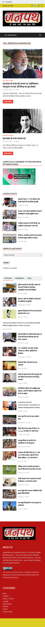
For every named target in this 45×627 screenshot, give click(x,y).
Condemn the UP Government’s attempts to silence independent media (29, 404)
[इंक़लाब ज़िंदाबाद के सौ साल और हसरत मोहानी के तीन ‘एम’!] (9, 311)
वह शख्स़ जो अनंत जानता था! (14, 138)
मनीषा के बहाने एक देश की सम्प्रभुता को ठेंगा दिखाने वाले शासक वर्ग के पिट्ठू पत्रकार (30, 376)
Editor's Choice (8, 80)
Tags (29, 278)
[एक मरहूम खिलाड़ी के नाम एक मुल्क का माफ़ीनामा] (9, 502)
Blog (4, 593)
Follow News (7, 612)
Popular (8, 278)
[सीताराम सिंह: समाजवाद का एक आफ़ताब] (9, 362)
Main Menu (11, 35)
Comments (19, 278)
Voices (5, 609)
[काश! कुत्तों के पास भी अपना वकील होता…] (9, 416)
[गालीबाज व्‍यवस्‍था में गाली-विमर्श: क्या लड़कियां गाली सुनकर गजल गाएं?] (9, 223)
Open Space (7, 604)
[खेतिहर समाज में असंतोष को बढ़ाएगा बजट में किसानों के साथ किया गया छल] (9, 466)
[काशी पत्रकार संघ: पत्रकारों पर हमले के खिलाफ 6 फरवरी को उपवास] (9, 478)
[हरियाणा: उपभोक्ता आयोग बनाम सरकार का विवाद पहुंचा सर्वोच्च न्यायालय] (9, 235)
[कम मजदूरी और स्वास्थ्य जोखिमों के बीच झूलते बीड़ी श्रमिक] (9, 490)
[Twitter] (35, 6)
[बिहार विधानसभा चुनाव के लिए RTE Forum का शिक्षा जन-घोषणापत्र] (9, 428)
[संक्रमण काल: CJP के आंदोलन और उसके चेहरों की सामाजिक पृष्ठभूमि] (9, 199)
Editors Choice (8, 599)
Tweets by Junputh (10, 268)
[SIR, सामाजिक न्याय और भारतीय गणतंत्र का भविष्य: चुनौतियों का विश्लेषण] (9, 348)
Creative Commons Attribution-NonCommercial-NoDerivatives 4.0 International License (21, 574)
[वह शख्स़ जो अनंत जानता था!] (22, 122)
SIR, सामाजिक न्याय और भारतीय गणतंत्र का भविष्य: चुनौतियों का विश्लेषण (28, 350)
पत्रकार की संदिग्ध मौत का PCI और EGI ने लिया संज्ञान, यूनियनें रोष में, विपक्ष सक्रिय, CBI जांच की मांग (29, 455)
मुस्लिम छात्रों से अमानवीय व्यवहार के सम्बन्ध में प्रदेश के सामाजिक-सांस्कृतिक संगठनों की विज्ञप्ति (29, 287)
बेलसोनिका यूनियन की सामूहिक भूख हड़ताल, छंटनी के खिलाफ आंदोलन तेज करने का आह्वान (29, 390)
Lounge (5, 601)
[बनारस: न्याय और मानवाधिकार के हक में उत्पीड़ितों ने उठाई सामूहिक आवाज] (9, 211)
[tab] (8, 278)
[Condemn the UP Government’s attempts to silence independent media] (9, 402)
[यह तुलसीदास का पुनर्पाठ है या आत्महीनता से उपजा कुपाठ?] (9, 440)
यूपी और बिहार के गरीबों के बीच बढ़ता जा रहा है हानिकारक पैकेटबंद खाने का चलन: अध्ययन (30, 336)
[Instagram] (38, 6)
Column (6, 596)
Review (5, 606)
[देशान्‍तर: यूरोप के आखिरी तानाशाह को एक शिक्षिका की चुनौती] (9, 299)
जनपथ (17, 90)
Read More (8, 101)
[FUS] (42, 6)
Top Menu (8, 2)
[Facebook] (32, 6)
